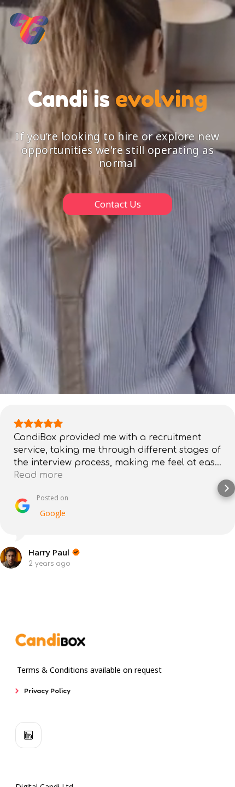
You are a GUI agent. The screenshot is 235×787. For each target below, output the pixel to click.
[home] (29, 28)
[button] (8, 488)
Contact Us (118, 204)
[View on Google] (11, 558)
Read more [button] (38, 475)
